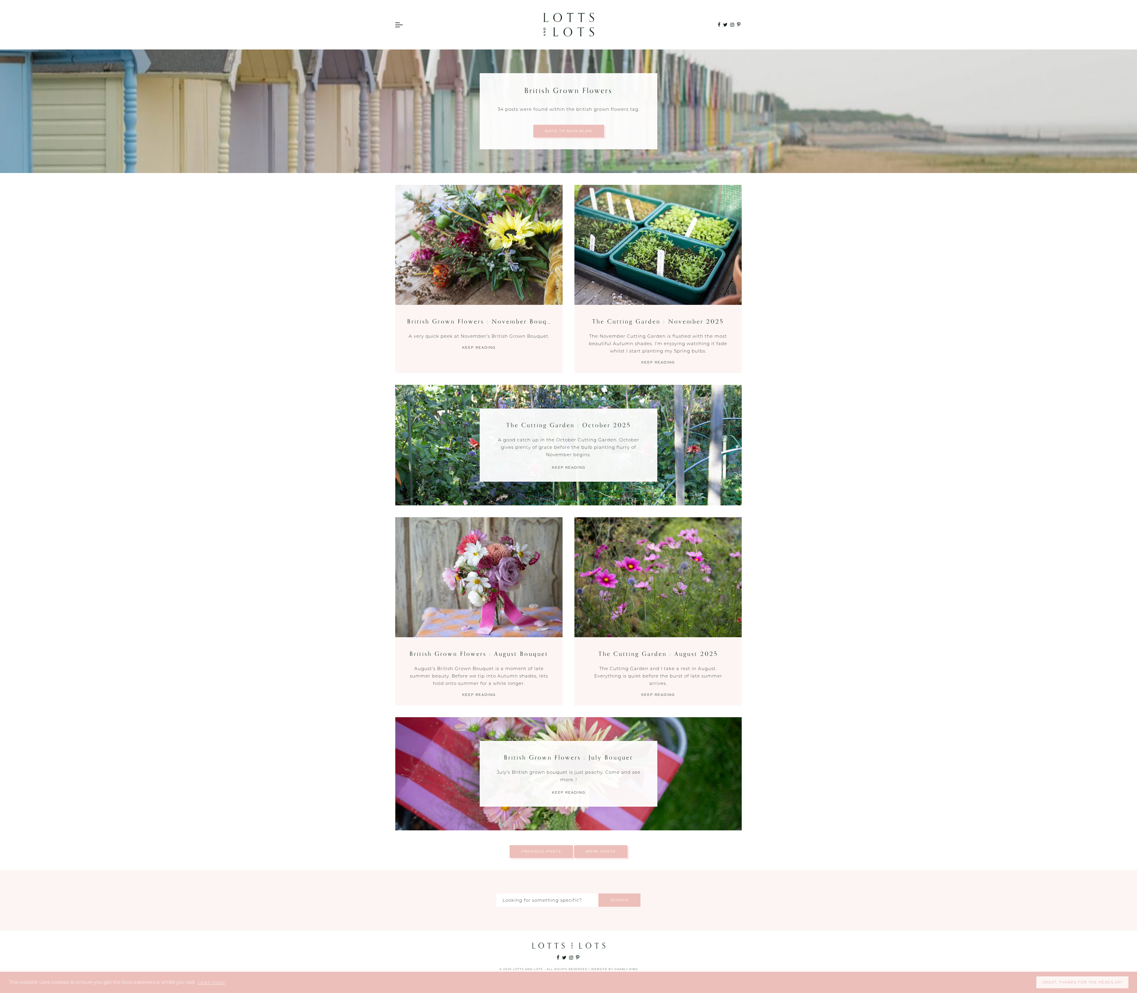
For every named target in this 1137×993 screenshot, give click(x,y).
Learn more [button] (211, 982)
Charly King (626, 969)
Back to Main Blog (568, 131)
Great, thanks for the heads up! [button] (1082, 982)
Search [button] (619, 900)
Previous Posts (541, 851)
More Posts (601, 851)
